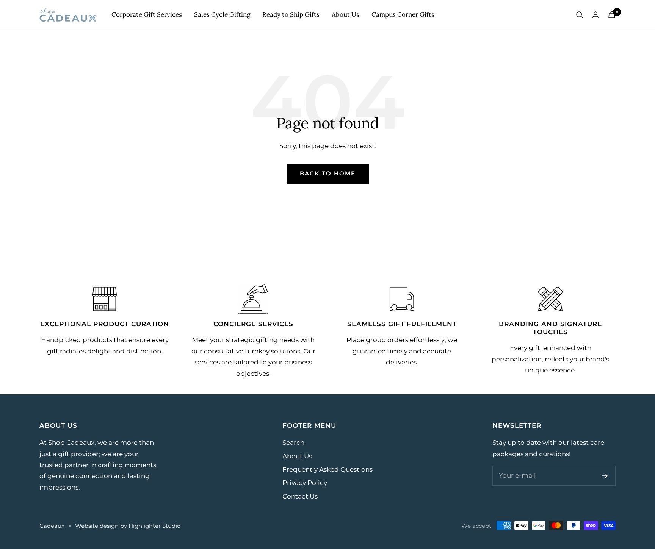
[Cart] (612, 14)
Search (293, 442)
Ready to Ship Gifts (291, 14)
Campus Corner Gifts (402, 14)
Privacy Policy (304, 482)
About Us (345, 14)
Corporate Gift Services (146, 14)
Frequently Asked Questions (327, 469)
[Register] (605, 476)
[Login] (595, 14)
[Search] (579, 14)
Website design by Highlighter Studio (127, 525)
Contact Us (300, 496)
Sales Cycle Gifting (222, 14)
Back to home (328, 173)
